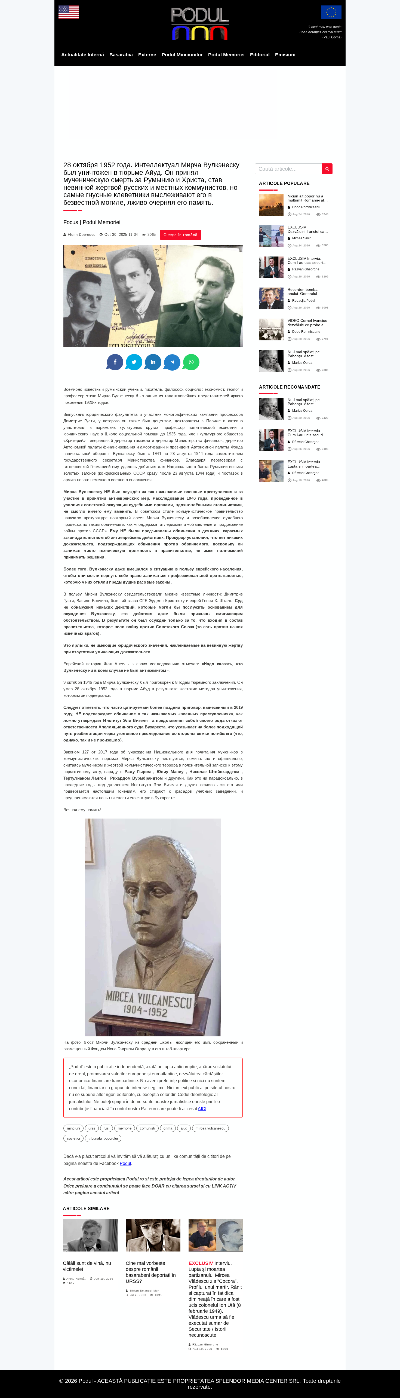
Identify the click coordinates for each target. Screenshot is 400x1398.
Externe (147, 54)
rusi (106, 1128)
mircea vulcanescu (210, 1128)
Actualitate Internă (82, 54)
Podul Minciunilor (182, 54)
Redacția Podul (303, 301)
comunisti (147, 1128)
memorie (124, 1128)
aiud (184, 1128)
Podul (125, 1163)
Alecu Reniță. (76, 1278)
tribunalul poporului (103, 1138)
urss (91, 1128)
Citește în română (181, 235)
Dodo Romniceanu (305, 207)
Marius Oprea (301, 363)
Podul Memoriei (226, 54)
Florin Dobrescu (82, 235)
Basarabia (121, 54)
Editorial (260, 54)
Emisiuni (285, 54)
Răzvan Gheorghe (205, 1344)
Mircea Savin (301, 238)
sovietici (73, 1138)
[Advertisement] (200, 112)
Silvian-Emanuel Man (144, 1290)
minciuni (73, 1128)
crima (168, 1128)
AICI (202, 1108)
